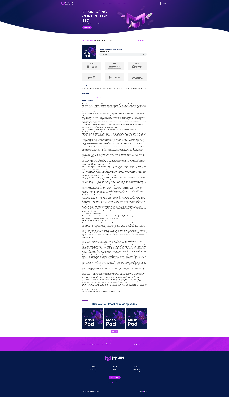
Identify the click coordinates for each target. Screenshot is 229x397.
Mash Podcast (93, 369)
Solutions (110, 3)
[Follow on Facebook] (108, 382)
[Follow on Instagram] (116, 382)
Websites (115, 368)
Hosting (115, 369)
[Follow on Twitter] (112, 382)
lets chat (137, 344)
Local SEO (136, 366)
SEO (136, 368)
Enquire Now (87, 27)
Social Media (136, 369)
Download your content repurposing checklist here (95, 97)
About (104, 3)
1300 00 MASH (114, 377)
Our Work (118, 3)
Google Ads (115, 371)
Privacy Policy (136, 371)
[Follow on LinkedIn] (120, 382)
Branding (115, 366)
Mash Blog (93, 371)
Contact (124, 3)
